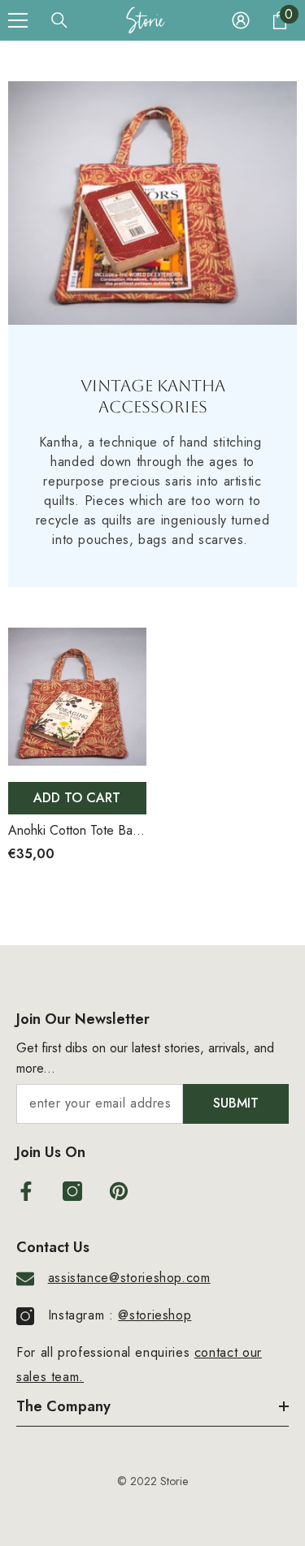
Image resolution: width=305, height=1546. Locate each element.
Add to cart (76, 797)
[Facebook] (26, 1191)
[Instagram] (72, 1191)
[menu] (18, 20)
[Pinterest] (118, 1191)
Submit (236, 1103)
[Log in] (240, 20)
